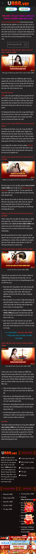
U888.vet (8, 467)
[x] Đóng (32, 535)
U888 (3, 95)
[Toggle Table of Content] (25, 44)
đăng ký (30, 145)
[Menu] (2, 3)
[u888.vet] (18, 3)
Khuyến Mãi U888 (25, 332)
